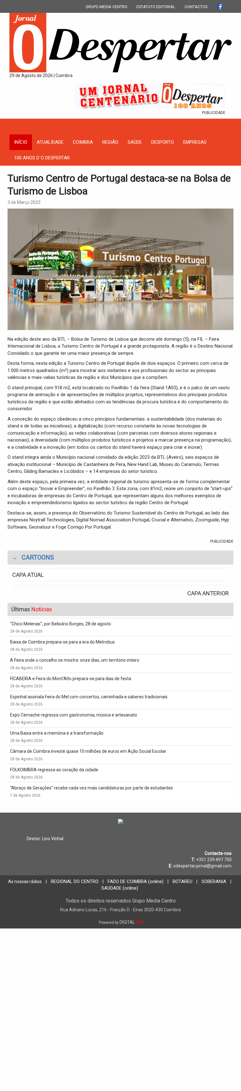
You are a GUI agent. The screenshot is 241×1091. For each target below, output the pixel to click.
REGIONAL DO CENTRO (75, 881)
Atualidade (50, 142)
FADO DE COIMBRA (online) (135, 881)
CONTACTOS (196, 6)
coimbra (83, 142)
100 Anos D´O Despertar (42, 158)
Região (110, 142)
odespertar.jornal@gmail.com (202, 865)
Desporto (162, 142)
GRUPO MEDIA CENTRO (106, 6)
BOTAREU (182, 881)
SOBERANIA (213, 881)
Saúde (135, 142)
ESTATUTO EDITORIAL (156, 6)
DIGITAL (120, 922)
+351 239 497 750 (214, 859)
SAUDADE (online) (119, 888)
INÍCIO (20, 142)
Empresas (194, 142)
